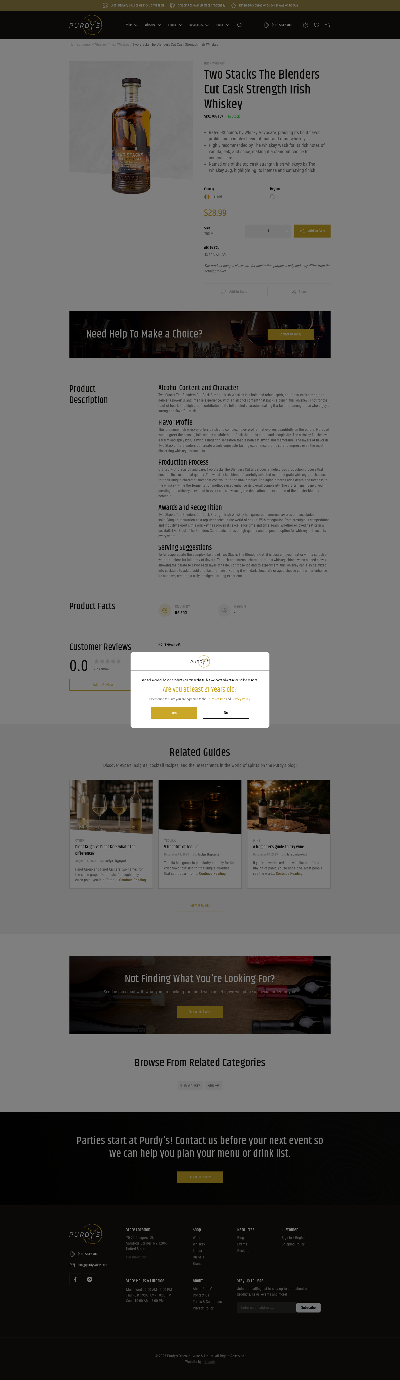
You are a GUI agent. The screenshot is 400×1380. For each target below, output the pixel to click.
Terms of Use (216, 699)
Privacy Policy (240, 699)
